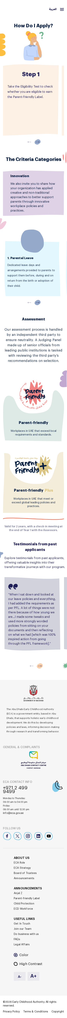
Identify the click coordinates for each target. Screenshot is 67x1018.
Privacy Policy (11, 1011)
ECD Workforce (23, 909)
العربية (53, 9)
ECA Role (19, 862)
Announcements (24, 878)
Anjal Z (18, 893)
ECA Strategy (22, 868)
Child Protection (24, 903)
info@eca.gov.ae (13, 813)
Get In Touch (22, 923)
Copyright (58, 1011)
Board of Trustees (25, 873)
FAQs (17, 939)
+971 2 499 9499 (15, 789)
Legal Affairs (22, 944)
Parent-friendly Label (27, 898)
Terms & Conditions (35, 1011)
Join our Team (22, 929)
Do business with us (26, 934)
